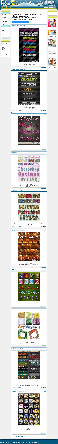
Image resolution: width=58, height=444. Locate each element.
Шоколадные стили (15, 228)
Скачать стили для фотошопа (17, 348)
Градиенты (3, 33)
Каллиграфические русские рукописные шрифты (52, 56)
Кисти (2, 27)
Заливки (3, 34)
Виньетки (3, 18)
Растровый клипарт (4, 21)
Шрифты (3, 30)
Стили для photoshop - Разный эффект (18, 69)
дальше (22, 436)
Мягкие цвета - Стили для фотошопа (18, 25)
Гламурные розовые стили (16, 112)
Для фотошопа (13, 114)
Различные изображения (5, 24)
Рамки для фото (4, 14)
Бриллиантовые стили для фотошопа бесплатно (20, 389)
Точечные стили (14, 152)
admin (20, 391)
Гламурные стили (14, 269)
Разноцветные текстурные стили (17, 309)
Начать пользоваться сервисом (20, 22)
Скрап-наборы (3, 20)
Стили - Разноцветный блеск (16, 190)
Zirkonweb (20, 114)
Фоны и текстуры (4, 17)
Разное (6, 37)
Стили (16, 114)
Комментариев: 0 (20, 110)
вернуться (15, 436)
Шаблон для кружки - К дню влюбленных (52, 27)
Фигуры (2, 31)
